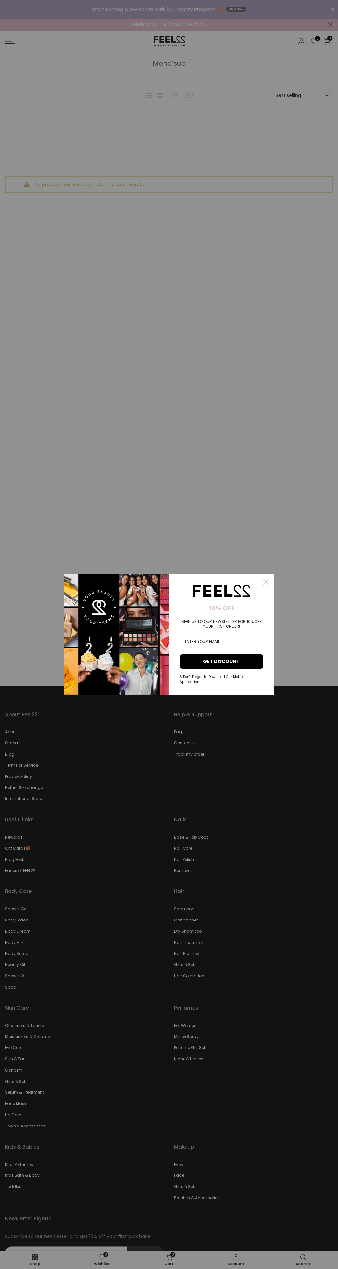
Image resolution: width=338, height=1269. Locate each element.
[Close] (266, 582)
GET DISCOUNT (221, 661)
